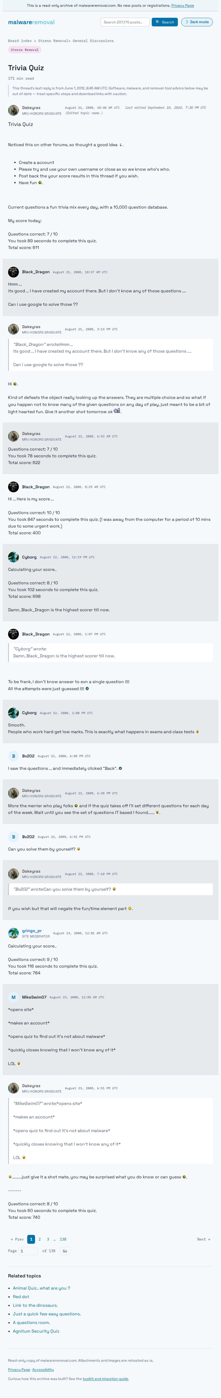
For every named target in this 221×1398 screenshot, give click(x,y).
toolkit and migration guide (105, 1378)
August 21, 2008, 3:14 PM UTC (91, 329)
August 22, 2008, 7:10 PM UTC (91, 874)
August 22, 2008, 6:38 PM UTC (91, 793)
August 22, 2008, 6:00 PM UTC (64, 756)
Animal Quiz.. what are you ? (41, 1288)
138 (63, 1239)
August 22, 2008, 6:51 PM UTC (64, 836)
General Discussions (93, 40)
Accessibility (43, 1369)
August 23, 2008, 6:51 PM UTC (91, 1088)
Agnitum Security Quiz (36, 1331)
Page (12, 1250)
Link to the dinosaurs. (35, 1305)
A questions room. (31, 1322)
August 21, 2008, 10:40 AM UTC (92, 107)
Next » (203, 1239)
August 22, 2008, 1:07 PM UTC (79, 634)
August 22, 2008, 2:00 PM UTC (66, 713)
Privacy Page (182, 5)
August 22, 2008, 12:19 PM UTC (67, 557)
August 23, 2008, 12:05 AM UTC (77, 997)
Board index (20, 40)
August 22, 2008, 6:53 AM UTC (91, 436)
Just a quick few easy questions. (47, 1314)
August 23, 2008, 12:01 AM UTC (80, 933)
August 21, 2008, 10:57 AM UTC (80, 272)
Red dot (21, 1296)
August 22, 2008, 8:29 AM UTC (79, 486)
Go (65, 1251)
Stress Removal (53, 40)
